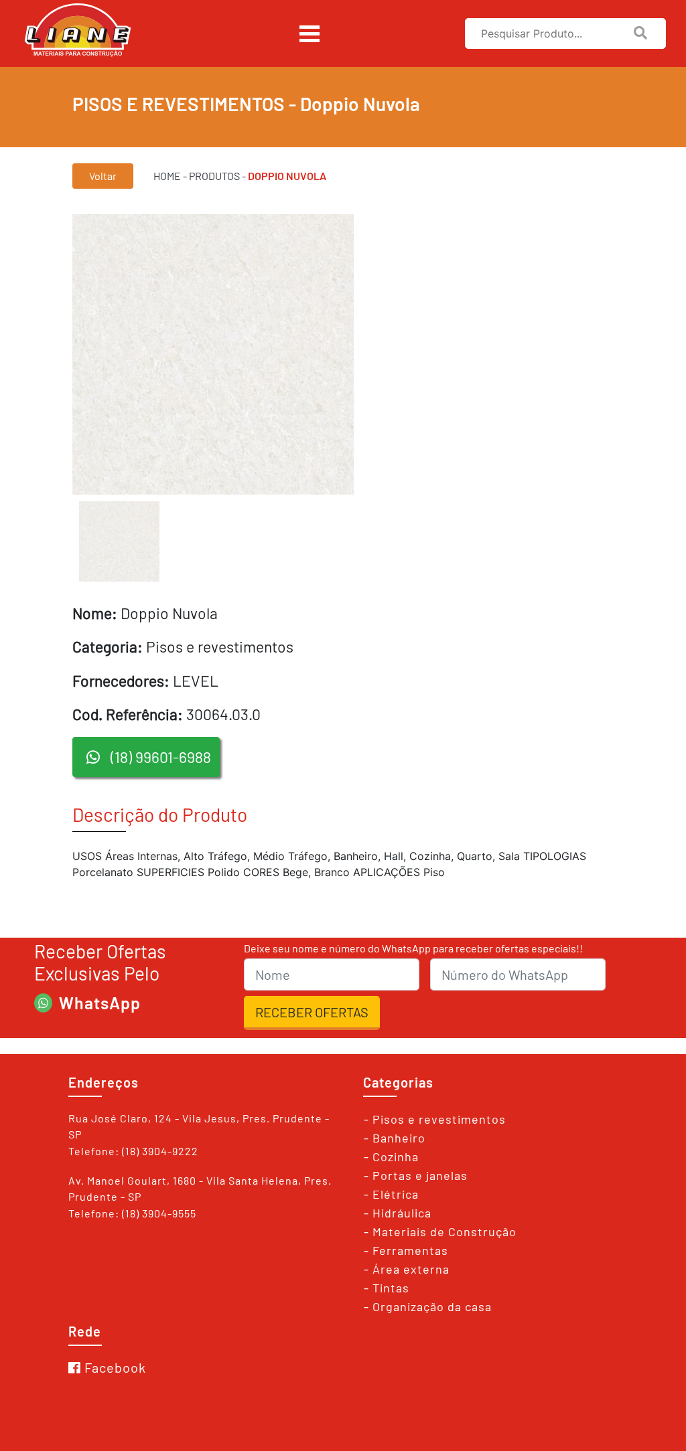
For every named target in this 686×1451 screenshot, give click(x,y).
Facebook (115, 1367)
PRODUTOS (214, 175)
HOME (167, 175)
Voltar (103, 175)
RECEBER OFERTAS (311, 1012)
